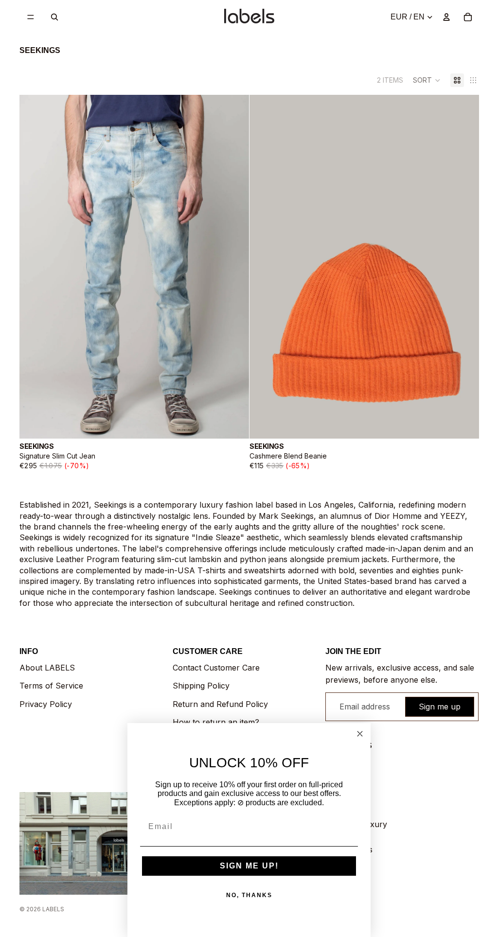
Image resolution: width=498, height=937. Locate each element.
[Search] (54, 17)
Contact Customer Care (216, 667)
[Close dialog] (360, 734)
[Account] (446, 17)
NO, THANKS (249, 895)
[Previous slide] (34, 267)
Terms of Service (51, 685)
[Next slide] (234, 267)
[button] (427, 80)
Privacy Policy (45, 704)
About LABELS (47, 667)
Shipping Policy (201, 685)
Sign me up (440, 706)
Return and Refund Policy (220, 704)
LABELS (53, 909)
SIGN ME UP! (249, 866)
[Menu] (30, 17)
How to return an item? (216, 722)
